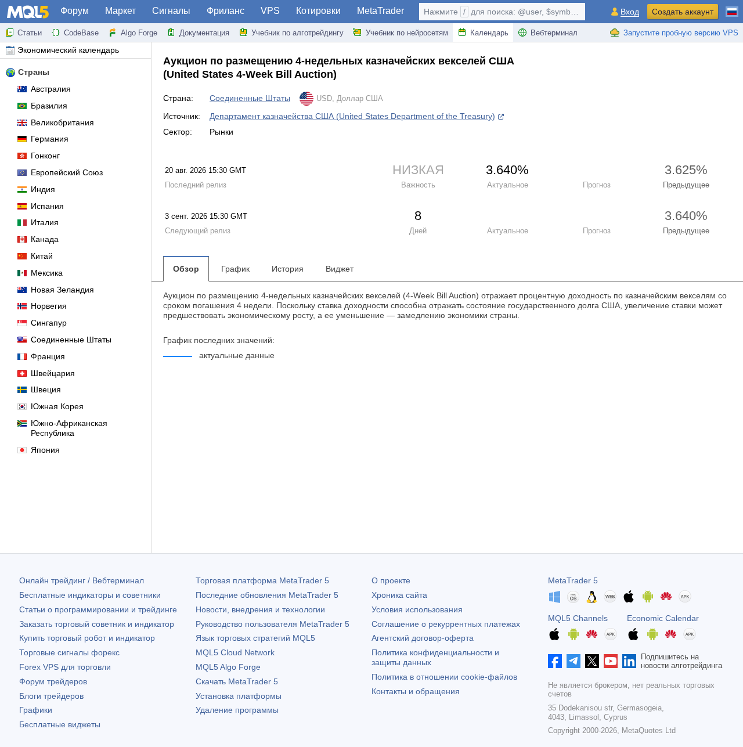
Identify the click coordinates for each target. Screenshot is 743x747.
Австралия (51, 88)
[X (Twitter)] (592, 661)
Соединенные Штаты (71, 339)
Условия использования (417, 609)
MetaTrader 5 (573, 580)
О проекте (391, 580)
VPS (270, 11)
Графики (35, 709)
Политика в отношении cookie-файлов (444, 676)
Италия (45, 222)
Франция (48, 356)
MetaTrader (380, 11)
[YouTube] (611, 661)
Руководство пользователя (272, 624)
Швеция (46, 389)
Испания (47, 206)
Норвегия (49, 306)
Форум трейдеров (53, 681)
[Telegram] (573, 661)
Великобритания (62, 122)
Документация (204, 32)
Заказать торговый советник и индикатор (96, 624)
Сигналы (171, 11)
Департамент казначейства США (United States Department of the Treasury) (352, 116)
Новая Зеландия (62, 289)
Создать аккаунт (682, 11)
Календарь (489, 32)
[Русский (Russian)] (732, 7)
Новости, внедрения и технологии (260, 609)
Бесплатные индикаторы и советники (90, 595)
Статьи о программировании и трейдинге (98, 609)
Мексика (47, 272)
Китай (42, 256)
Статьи (29, 32)
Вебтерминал (554, 32)
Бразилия (49, 105)
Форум (74, 11)
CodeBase (81, 32)
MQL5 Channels (578, 618)
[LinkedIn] (629, 661)
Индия (43, 189)
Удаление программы (237, 709)
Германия (49, 138)
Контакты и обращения (416, 691)
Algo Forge (139, 32)
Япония (45, 449)
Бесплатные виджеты (59, 724)
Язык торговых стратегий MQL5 (255, 638)
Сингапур (49, 322)
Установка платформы (239, 696)
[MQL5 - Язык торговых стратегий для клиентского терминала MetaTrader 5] (28, 12)
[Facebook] (555, 661)
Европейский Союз (67, 172)
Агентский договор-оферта (423, 638)
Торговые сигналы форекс (69, 652)
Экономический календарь (68, 50)
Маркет (120, 11)
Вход (630, 12)
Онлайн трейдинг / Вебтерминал (81, 580)
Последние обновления (267, 595)
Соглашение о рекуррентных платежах (446, 624)
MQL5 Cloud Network (235, 652)
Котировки (318, 11)
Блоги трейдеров (51, 696)
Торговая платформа (262, 580)
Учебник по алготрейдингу (297, 32)
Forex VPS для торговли (65, 667)
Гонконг (45, 155)
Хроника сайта (399, 595)
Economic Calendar (663, 618)
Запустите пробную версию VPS (680, 32)
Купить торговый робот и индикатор (87, 638)
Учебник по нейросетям (407, 32)
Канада (45, 239)
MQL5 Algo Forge (228, 667)
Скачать (237, 681)
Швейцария (53, 373)
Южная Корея (57, 406)
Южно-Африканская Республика (69, 428)
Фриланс (225, 11)
